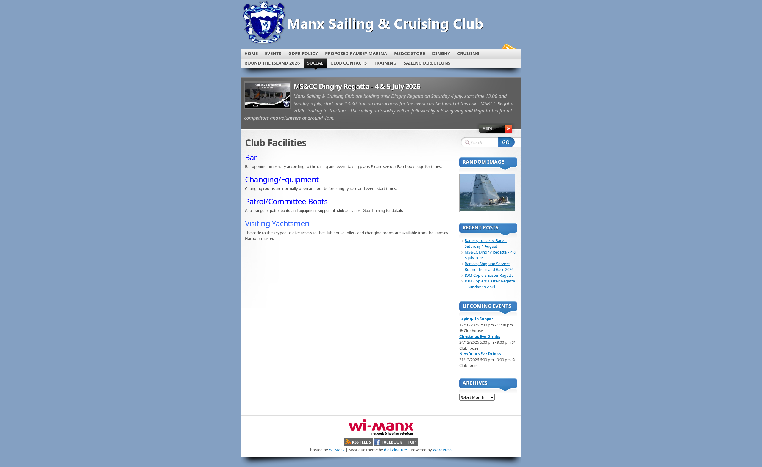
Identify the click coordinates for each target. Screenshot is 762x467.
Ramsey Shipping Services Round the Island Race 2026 (489, 266)
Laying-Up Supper (476, 319)
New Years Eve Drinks (480, 353)
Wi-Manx (337, 449)
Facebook (392, 442)
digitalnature (395, 449)
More (487, 128)
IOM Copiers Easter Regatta (489, 275)
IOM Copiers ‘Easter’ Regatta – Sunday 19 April (490, 284)
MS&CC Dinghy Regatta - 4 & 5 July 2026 (356, 86)
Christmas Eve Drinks (479, 336)
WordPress (442, 449)
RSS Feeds (361, 442)
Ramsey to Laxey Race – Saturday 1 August (486, 243)
